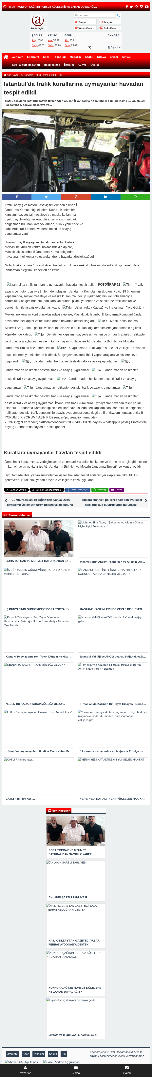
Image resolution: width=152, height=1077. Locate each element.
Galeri (127, 1073)
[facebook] (127, 6)
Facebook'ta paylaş (79, 490)
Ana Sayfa (12, 75)
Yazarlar (25, 1073)
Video (76, 1073)
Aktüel (126, 56)
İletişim (108, 22)
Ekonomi (33, 56)
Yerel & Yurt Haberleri (26, 64)
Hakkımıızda (52, 64)
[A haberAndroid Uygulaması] (61, 1061)
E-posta (118, 490)
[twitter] (131, 6)
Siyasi (114, 56)
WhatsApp (101, 490)
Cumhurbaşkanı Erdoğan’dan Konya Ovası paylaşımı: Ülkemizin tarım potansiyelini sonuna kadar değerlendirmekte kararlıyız (40, 504)
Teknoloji (59, 56)
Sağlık (89, 56)
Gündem (17, 56)
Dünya (101, 56)
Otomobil (12, 1053)
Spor (46, 56)
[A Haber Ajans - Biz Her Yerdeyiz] (51, 21)
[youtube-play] (147, 6)
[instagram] (141, 6)
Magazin (75, 56)
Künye (82, 22)
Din (64, 1053)
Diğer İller (115, 47)
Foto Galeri (110, 28)
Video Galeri (86, 28)
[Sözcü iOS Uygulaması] (22, 1061)
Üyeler (94, 64)
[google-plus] (136, 6)
